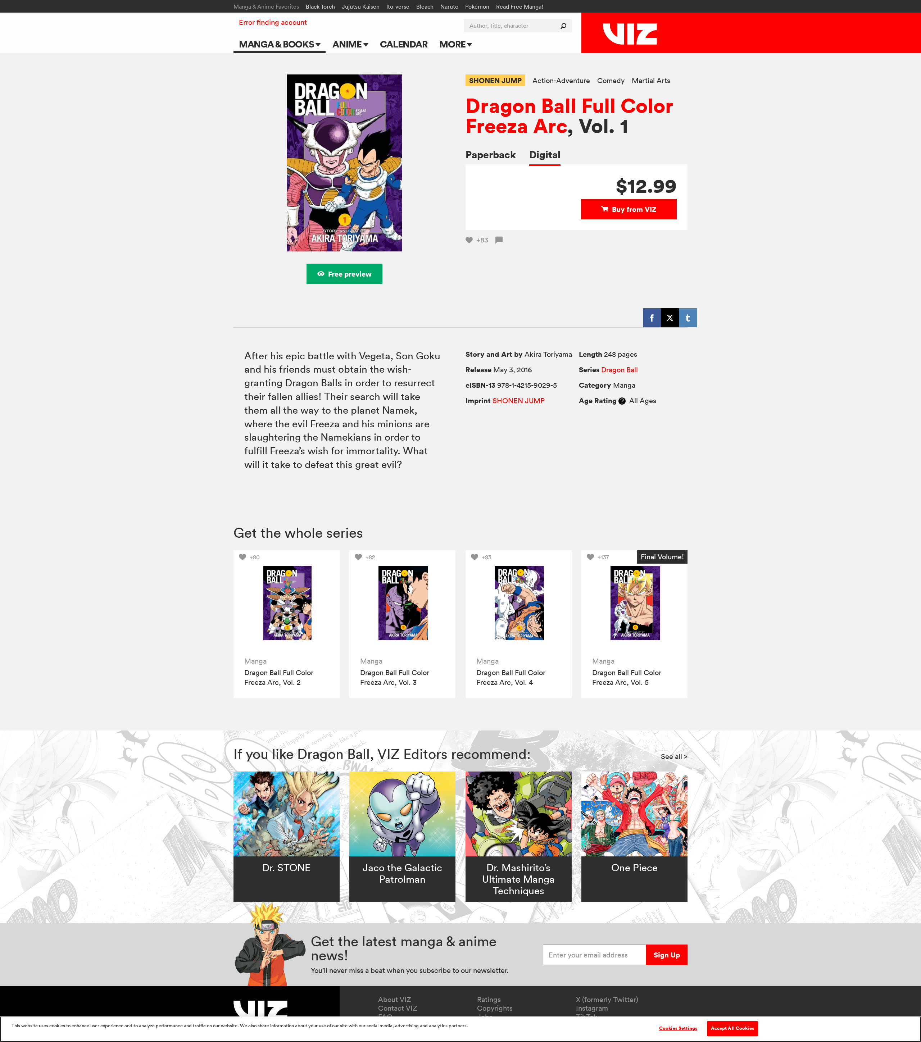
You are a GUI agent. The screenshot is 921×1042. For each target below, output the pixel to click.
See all (674, 756)
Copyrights (495, 1008)
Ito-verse (397, 6)
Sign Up (667, 955)
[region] (460, 1029)
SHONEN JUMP (495, 80)
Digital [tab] (545, 154)
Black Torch (320, 6)
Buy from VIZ (634, 209)
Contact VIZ (397, 1008)
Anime (347, 44)
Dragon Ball (619, 369)
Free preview (350, 274)
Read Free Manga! (519, 6)
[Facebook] (652, 317)
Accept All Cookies (732, 1028)
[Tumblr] (688, 317)
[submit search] (565, 25)
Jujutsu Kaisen (361, 6)
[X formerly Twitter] (670, 317)
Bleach (425, 6)
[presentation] (286, 603)
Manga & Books (277, 44)
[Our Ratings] (622, 400)
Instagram (592, 1008)
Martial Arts (651, 81)
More (453, 44)
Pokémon (477, 6)
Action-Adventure (561, 81)
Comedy (611, 81)
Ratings (489, 999)
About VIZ (394, 999)
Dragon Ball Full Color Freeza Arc (569, 115)
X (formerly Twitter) (607, 999)
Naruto (449, 6)
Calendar (403, 44)
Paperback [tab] (491, 154)
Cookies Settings (678, 1028)
